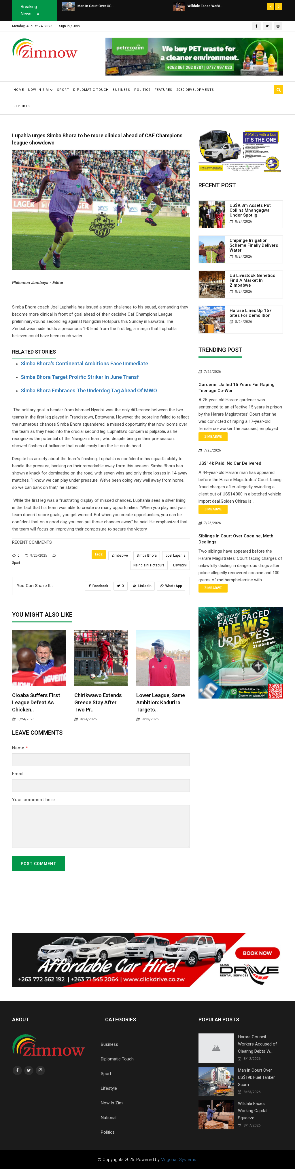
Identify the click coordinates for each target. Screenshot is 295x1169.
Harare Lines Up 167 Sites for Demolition (251, 313)
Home (19, 90)
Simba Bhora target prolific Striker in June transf (80, 377)
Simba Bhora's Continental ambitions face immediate (84, 363)
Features (163, 90)
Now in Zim (39, 90)
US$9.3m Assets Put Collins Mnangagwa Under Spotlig (250, 210)
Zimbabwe (119, 555)
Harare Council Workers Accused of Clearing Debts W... (257, 1044)
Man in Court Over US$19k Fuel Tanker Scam (256, 1077)
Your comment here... (35, 799)
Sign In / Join (69, 26)
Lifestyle (109, 1088)
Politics (142, 90)
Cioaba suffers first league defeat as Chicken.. (36, 702)
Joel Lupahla (175, 555)
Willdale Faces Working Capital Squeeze (252, 1110)
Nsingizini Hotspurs (148, 565)
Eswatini (180, 565)
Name (20, 748)
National (108, 1117)
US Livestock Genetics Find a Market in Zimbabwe (252, 280)
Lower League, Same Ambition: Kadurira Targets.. (160, 702)
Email (18, 773)
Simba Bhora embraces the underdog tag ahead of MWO (89, 390)
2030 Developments (195, 90)
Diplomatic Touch (91, 90)
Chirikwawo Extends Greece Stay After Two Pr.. (98, 702)
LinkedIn (144, 586)
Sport (63, 90)
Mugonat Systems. (179, 1159)
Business (121, 90)
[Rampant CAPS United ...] (177, 6)
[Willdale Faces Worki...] (67, 6)
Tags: (98, 554)
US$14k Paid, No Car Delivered (229, 463)
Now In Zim (112, 1103)
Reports (22, 106)
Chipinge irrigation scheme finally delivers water (254, 245)
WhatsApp (173, 586)
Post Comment (38, 863)
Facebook (100, 586)
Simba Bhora (147, 555)
